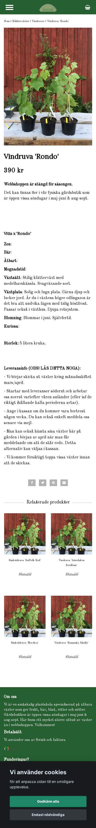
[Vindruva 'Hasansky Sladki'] (71, 616)
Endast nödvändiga (48, 815)
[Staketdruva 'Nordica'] (25, 616)
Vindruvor (38, 21)
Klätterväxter (20, 21)
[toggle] (9, 7)
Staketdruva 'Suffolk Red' (25, 560)
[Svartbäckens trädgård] (48, 8)
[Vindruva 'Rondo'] (48, 86)
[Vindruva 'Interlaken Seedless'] (71, 534)
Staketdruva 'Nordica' (25, 643)
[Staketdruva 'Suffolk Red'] (25, 534)
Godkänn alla (48, 801)
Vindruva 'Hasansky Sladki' (71, 643)
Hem (7, 21)
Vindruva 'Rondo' (58, 21)
